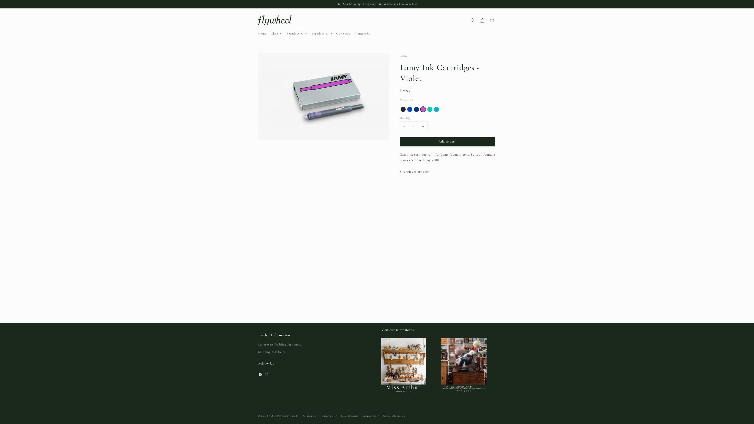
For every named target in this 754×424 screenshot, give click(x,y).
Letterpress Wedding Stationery (279, 344)
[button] (276, 33)
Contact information (394, 415)
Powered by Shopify (287, 415)
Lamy (403, 56)
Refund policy (310, 415)
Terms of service (349, 415)
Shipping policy (370, 415)
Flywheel (271, 415)
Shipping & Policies (271, 352)
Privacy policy (329, 415)
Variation (406, 100)
